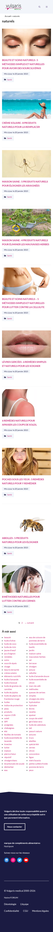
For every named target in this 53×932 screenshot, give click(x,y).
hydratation (34, 702)
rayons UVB (9, 715)
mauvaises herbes (37, 656)
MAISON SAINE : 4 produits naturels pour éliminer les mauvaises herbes (25, 242)
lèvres (32, 708)
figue (31, 757)
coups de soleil (36, 718)
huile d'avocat (10, 682)
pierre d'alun (10, 754)
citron (32, 750)
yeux (31, 770)
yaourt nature (35, 731)
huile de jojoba (11, 692)
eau (6, 770)
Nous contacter (14, 826)
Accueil (8, 16)
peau (6, 708)
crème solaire (10, 673)
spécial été (34, 744)
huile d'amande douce (39, 676)
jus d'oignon (9, 653)
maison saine (35, 653)
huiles (7, 702)
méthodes (33, 689)
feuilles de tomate (12, 734)
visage (7, 666)
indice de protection (13, 705)
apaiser (32, 715)
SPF (6, 721)
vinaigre (32, 666)
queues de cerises (37, 692)
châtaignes (9, 728)
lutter (7, 747)
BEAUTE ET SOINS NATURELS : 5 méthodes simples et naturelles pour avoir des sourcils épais (23, 64)
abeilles (32, 741)
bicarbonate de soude (14, 763)
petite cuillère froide (38, 763)
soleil (6, 718)
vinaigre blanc (10, 760)
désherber (9, 767)
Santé (9, 79)
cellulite (32, 673)
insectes (8, 744)
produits (8, 712)
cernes (32, 747)
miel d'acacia (35, 760)
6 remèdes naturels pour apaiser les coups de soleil (19, 422)
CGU (25, 910)
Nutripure (8, 846)
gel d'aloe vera (35, 721)
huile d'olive (9, 640)
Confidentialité (11, 910)
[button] (39, 7)
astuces (32, 734)
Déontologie (10, 904)
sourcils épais (10, 663)
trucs (31, 737)
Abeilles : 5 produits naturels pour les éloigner (20, 540)
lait (30, 728)
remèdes (8, 656)
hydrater (33, 705)
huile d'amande (11, 679)
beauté (7, 637)
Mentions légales (40, 910)
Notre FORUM (11, 897)
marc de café (34, 686)
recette (32, 712)
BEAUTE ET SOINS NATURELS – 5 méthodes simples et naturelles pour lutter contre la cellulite (23, 303)
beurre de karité (11, 669)
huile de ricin (10, 647)
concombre (34, 754)
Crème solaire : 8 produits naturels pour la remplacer (21, 124)
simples (32, 695)
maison (7, 750)
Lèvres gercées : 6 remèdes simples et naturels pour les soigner (24, 363)
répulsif (7, 757)
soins (6, 660)
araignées (8, 724)
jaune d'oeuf (10, 650)
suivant (29, 622)
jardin (31, 650)
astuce (32, 669)
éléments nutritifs (12, 676)
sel (30, 660)
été (5, 731)
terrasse (33, 663)
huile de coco (10, 643)
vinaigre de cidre (36, 699)
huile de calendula (37, 724)
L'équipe (24, 904)
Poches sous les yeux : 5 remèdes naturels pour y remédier (23, 481)
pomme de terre (36, 767)
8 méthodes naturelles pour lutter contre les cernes (21, 598)
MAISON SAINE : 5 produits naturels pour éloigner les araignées (25, 183)
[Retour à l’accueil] (13, 6)
